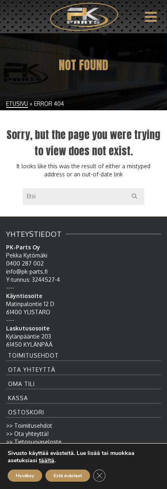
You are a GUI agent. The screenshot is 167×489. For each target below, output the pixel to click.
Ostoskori (26, 412)
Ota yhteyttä (32, 369)
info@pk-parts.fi (26, 271)
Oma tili (21, 383)
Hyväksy (25, 475)
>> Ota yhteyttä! (27, 433)
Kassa (18, 398)
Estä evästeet (68, 475)
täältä (46, 460)
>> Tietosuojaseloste (34, 441)
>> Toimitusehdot (29, 425)
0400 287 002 (25, 263)
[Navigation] (151, 16)
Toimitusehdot (33, 355)
